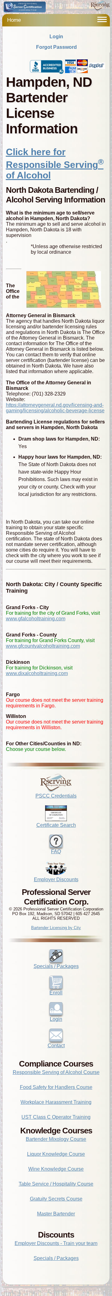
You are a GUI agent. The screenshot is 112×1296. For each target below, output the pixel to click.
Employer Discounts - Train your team (56, 1243)
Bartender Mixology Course (56, 1139)
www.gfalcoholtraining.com (35, 618)
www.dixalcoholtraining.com (37, 673)
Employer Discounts (56, 879)
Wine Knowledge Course (56, 1169)
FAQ (56, 851)
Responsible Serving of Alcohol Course (56, 1072)
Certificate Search (56, 825)
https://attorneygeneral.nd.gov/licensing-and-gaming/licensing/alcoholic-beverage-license (55, 407)
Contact (56, 1045)
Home (14, 20)
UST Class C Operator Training (56, 1117)
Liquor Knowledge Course (56, 1154)
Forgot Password (56, 47)
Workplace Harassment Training (56, 1102)
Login (56, 36)
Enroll (56, 992)
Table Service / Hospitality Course (56, 1184)
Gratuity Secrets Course (56, 1198)
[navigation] (102, 19)
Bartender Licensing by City (56, 927)
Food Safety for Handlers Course (56, 1087)
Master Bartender (56, 1213)
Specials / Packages (56, 966)
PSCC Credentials (56, 795)
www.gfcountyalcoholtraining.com (43, 646)
